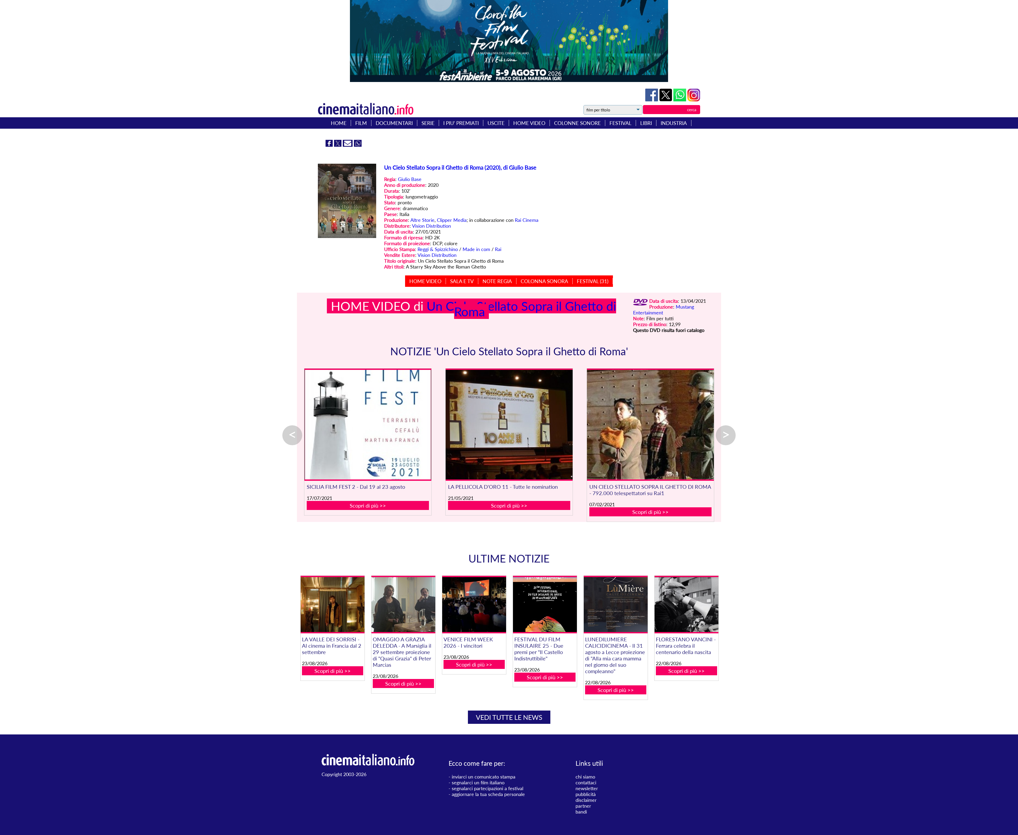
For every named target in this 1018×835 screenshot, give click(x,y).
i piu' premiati (461, 123)
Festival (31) (592, 281)
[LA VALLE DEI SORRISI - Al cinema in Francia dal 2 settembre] (332, 604)
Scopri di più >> (368, 505)
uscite (496, 123)
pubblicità (586, 794)
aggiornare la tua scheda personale (488, 794)
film (361, 123)
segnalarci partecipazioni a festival (487, 788)
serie (428, 123)
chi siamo (585, 777)
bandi (581, 812)
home (338, 123)
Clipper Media (452, 220)
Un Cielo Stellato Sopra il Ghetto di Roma (521, 308)
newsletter (587, 788)
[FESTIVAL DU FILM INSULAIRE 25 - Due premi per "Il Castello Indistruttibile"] (545, 604)
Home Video (425, 281)
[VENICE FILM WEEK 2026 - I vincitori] (474, 604)
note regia (497, 281)
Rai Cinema (526, 220)
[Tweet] (666, 99)
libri (646, 123)
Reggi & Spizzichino (438, 249)
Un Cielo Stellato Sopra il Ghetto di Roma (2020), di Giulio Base (460, 167)
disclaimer (586, 800)
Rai (498, 249)
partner (583, 806)
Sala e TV (462, 281)
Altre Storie (422, 220)
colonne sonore (577, 123)
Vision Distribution (431, 226)
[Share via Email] (348, 145)
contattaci (586, 782)
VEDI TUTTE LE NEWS (509, 717)
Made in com (476, 249)
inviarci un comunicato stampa (483, 777)
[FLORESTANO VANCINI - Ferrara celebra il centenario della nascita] (686, 604)
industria (674, 123)
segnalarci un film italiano (478, 782)
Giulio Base (410, 179)
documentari (394, 123)
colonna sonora (544, 281)
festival (620, 123)
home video (529, 123)
